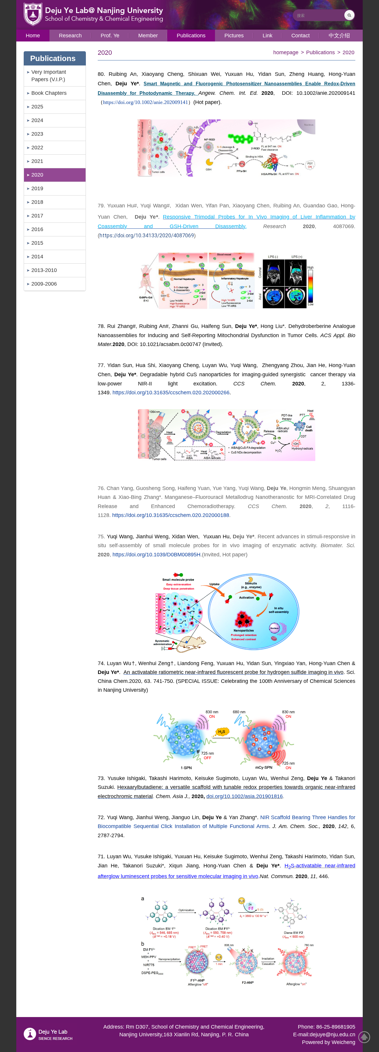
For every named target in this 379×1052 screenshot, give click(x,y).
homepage (285, 52)
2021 (37, 161)
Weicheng (343, 1042)
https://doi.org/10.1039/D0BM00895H (156, 555)
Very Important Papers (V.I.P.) (48, 75)
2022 (37, 147)
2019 (37, 188)
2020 (37, 175)
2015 (37, 243)
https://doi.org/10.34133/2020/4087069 (146, 235)
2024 (37, 120)
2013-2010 (44, 270)
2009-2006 (44, 284)
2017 (37, 216)
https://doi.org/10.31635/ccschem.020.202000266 (171, 392)
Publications (320, 52)
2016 (37, 229)
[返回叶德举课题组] (90, 13)
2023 (37, 134)
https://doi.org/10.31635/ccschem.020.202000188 (170, 515)
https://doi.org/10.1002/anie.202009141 (145, 102)
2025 (37, 107)
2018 (37, 202)
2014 (37, 257)
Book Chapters (49, 93)
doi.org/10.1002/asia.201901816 (244, 796)
